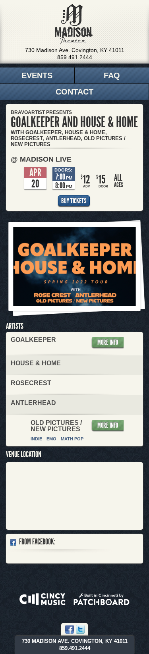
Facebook (69, 629)
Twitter (80, 629)
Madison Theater (74, 24)
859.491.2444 (74, 57)
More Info (107, 342)
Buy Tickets (73, 201)
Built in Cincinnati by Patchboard (102, 599)
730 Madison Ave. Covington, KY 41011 (74, 50)
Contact (74, 91)
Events (36, 75)
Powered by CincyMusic (42, 599)
